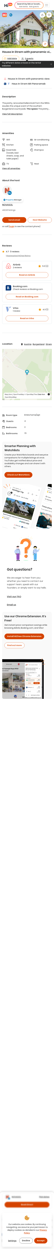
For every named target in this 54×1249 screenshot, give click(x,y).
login (11, 226)
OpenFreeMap (18, 394)
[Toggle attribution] (48, 394)
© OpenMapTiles (31, 394)
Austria (27, 344)
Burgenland (38, 344)
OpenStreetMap (11, 397)
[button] (29, 5)
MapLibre (8, 394)
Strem (49, 344)
